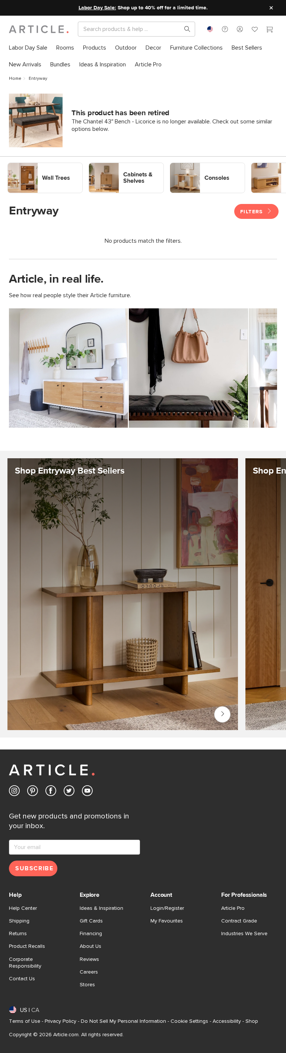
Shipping (19, 921)
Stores (87, 984)
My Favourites (166, 921)
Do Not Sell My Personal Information (123, 1021)
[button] (225, 29)
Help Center (23, 908)
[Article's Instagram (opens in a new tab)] (14, 792)
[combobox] (210, 29)
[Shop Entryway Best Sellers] (122, 606)
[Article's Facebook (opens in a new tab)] (50, 792)
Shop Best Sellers (222, 714)
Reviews (89, 959)
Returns (18, 933)
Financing (91, 933)
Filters (252, 211)
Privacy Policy (60, 1021)
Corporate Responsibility (25, 963)
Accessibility (227, 1021)
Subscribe (34, 868)
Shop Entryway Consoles (202, 166)
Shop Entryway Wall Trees (41, 166)
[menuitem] (28, 48)
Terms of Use (24, 1021)
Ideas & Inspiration (101, 908)
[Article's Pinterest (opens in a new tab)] (32, 792)
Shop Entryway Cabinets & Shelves (120, 169)
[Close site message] (271, 7)
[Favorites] (255, 30)
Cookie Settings (189, 1021)
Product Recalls (27, 946)
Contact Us (22, 978)
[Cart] (270, 30)
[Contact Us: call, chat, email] (225, 29)
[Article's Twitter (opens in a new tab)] (69, 792)
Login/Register (167, 908)
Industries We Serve (244, 933)
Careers (89, 972)
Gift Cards (91, 921)
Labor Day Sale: (97, 7)
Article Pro (233, 908)
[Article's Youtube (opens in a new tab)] (87, 792)
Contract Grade (239, 921)
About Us (90, 946)
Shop (251, 1021)
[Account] (240, 29)
